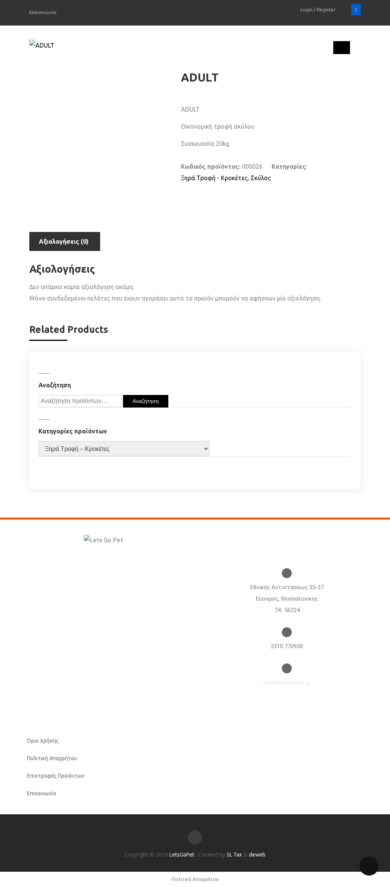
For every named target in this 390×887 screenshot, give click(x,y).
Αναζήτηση (146, 401)
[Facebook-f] (195, 837)
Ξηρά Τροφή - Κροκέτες (214, 177)
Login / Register (318, 9)
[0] (344, 9)
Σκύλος (261, 177)
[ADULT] (41, 45)
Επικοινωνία (42, 12)
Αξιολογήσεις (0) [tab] (64, 241)
